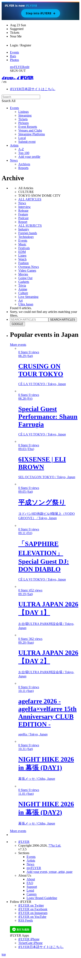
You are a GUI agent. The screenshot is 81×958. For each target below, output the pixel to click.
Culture (23, 293)
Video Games (27, 270)
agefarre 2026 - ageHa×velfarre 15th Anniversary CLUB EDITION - (47, 712)
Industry (23, 229)
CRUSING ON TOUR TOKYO (40, 370)
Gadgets (23, 282)
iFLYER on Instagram (32, 913)
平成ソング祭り (42, 502)
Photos (14, 60)
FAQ (30, 883)
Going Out (25, 278)
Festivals (24, 248)
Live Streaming (28, 297)
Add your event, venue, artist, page (49, 871)
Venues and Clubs (30, 130)
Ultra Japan (25, 304)
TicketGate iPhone (30, 943)
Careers (32, 894)
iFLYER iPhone (28, 939)
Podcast (23, 218)
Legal (30, 890)
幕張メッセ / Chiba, (36, 778)
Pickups (23, 123)
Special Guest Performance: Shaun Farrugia (47, 416)
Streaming (25, 115)
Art (20, 300)
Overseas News (28, 267)
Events (14, 52)
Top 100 (23, 153)
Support (32, 886)
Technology (26, 237)
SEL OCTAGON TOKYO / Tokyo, (46, 477)
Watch (22, 259)
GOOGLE (17, 324)
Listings (23, 111)
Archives (24, 164)
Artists (14, 145)
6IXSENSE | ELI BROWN (42, 463)
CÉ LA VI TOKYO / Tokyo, (42, 384)
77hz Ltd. (54, 845)
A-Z (21, 149)
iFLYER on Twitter (31, 905)
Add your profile (29, 156)
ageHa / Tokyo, (33, 734)
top (4, 954)
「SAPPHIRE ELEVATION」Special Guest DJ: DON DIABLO (43, 556)
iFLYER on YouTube (32, 916)
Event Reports (27, 126)
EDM (22, 252)
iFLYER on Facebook (32, 909)
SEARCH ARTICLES (62, 319)
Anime (22, 289)
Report (22, 222)
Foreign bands (27, 233)
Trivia (22, 285)
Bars (13, 56)
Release (23, 210)
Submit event (27, 141)
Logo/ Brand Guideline (42, 898)
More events (18, 344)
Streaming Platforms (31, 134)
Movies (23, 274)
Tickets (23, 119)
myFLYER (17, 67)
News (14, 160)
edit (27, 67)
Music (22, 244)
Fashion (23, 263)
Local (22, 138)
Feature (23, 214)
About (31, 879)
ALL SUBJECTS (30, 225)
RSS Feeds (25, 920)
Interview (24, 207)
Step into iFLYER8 (40, 13)
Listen (22, 255)
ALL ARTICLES (29, 199)
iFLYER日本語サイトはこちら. (32, 89)
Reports (23, 168)
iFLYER (23, 842)
